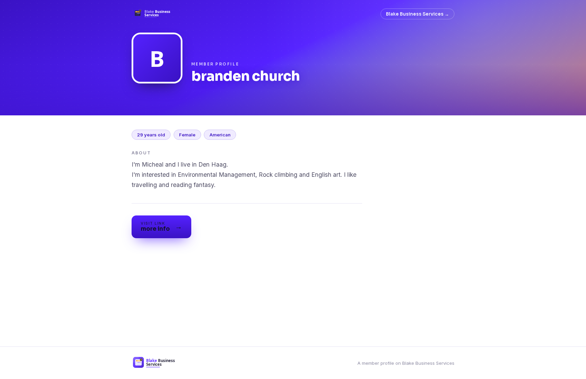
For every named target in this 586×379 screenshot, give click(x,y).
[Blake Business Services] (154, 14)
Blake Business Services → (417, 14)
